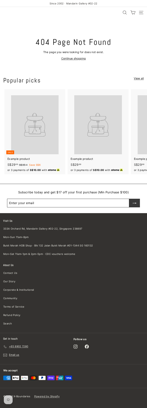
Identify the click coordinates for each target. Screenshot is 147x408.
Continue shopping (73, 58)
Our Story (9, 281)
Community (10, 298)
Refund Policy (11, 315)
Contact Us (10, 272)
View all (139, 78)
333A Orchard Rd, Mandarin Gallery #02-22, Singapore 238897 (42, 228)
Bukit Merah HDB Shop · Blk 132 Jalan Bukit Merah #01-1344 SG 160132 (48, 245)
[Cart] (132, 12)
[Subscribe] (134, 203)
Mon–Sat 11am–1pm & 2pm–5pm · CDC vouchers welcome (39, 253)
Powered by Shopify (47, 396)
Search (7, 323)
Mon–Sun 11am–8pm (16, 237)
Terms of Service (13, 306)
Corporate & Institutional (18, 289)
